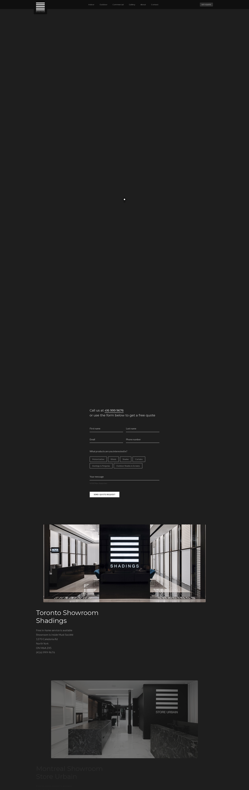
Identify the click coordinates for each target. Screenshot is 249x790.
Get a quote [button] (206, 4)
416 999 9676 (114, 410)
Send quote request (104, 494)
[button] (91, 4)
